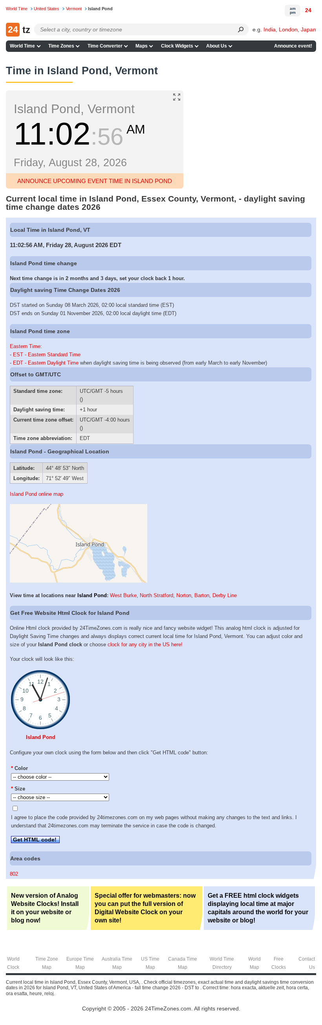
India (269, 29)
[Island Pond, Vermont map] (78, 581)
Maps (141, 46)
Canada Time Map (182, 963)
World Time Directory (222, 963)
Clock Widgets (177, 46)
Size (18, 789)
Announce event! (293, 46)
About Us (216, 46)
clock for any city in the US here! (145, 644)
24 (308, 10)
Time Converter (105, 46)
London (288, 29)
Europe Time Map (80, 963)
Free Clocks (278, 963)
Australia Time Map (117, 963)
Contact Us (306, 963)
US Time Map (150, 963)
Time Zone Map (46, 963)
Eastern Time (25, 346)
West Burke (123, 595)
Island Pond (92, 595)
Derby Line (224, 595)
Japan (308, 29)
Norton (183, 595)
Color (19, 768)
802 (14, 874)
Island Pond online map (36, 494)
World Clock (13, 963)
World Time (22, 46)
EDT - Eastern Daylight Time (46, 363)
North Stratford (156, 595)
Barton (201, 595)
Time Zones (61, 46)
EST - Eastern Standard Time (46, 355)
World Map (254, 963)
